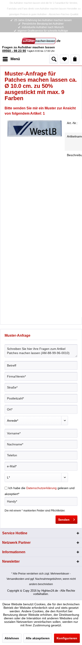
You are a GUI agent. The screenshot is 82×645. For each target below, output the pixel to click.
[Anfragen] (75, 59)
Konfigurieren (67, 638)
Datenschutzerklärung (41, 488)
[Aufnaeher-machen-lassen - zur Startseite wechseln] (41, 41)
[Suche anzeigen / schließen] (53, 59)
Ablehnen (12, 638)
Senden (64, 519)
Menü (15, 59)
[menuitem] (11, 59)
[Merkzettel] (64, 59)
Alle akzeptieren (38, 638)
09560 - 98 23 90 (14, 50)
